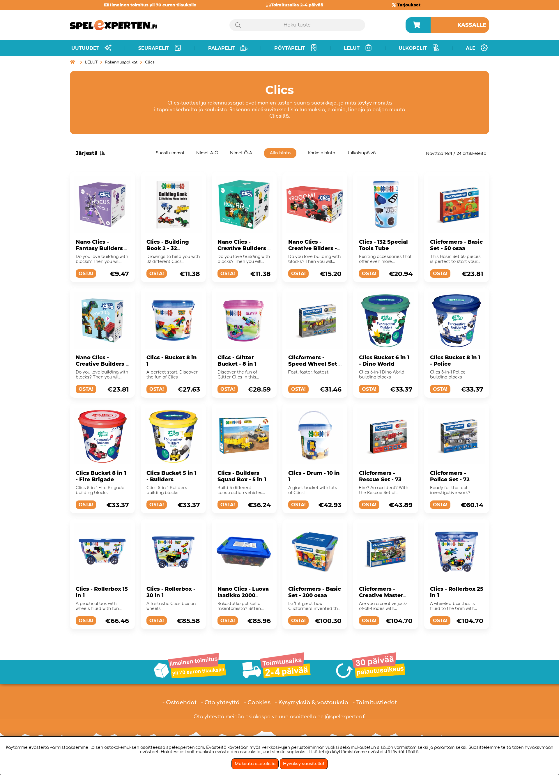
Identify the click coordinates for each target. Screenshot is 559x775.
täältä (412, 752)
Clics (150, 62)
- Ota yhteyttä (220, 702)
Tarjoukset (408, 5)
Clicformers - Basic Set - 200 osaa (314, 592)
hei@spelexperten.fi (341, 716)
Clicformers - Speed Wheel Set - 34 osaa (314, 364)
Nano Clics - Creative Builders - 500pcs (102, 364)
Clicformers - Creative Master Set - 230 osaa (381, 595)
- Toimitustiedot (375, 702)
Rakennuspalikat (121, 62)
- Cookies (257, 702)
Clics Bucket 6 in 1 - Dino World (384, 360)
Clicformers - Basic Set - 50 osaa (456, 245)
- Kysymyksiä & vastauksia (311, 702)
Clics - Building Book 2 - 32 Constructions (167, 248)
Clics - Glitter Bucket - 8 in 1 (236, 360)
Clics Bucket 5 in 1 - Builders (171, 476)
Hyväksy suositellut (304, 764)
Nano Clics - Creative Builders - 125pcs (243, 248)
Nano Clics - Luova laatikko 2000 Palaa (243, 595)
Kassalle (471, 25)
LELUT (91, 62)
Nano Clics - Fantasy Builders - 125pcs (101, 248)
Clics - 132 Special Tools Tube (383, 245)
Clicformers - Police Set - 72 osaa (450, 479)
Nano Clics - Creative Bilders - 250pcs (312, 248)
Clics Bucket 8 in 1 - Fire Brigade (101, 476)
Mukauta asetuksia (255, 764)
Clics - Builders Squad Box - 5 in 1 (241, 476)
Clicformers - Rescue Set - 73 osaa (380, 479)
